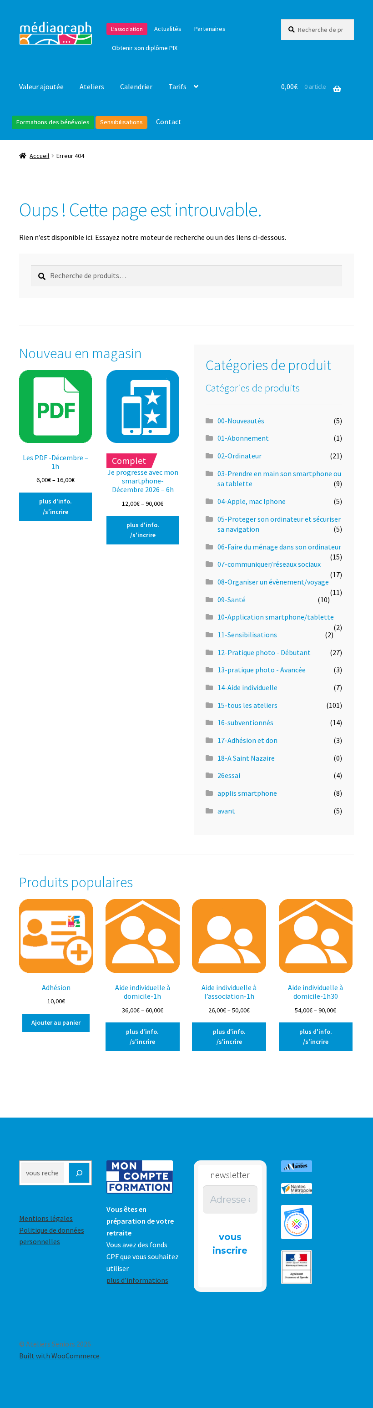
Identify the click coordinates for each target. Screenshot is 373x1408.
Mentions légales (46, 1218)
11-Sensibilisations (247, 634)
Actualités (167, 29)
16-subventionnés (245, 722)
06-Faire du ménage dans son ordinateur (279, 546)
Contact (168, 121)
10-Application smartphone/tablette (275, 616)
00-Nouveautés (240, 420)
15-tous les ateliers (247, 705)
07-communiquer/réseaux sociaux (269, 564)
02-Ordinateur (239, 455)
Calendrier (136, 86)
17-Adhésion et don (247, 740)
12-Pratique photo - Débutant (264, 652)
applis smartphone (247, 793)
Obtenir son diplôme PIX (144, 48)
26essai (228, 775)
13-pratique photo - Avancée (261, 669)
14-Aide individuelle (247, 687)
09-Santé (231, 599)
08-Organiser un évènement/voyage (273, 581)
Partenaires (210, 29)
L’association (127, 28)
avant (226, 810)
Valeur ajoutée (41, 86)
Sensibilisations (121, 122)
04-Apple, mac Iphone (251, 501)
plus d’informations (137, 1280)
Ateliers (92, 86)
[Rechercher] (79, 1173)
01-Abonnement (243, 437)
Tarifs (177, 86)
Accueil (39, 156)
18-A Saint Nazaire (246, 757)
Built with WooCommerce (59, 1355)
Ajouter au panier (56, 1022)
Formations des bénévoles (53, 122)
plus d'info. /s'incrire (55, 506)
